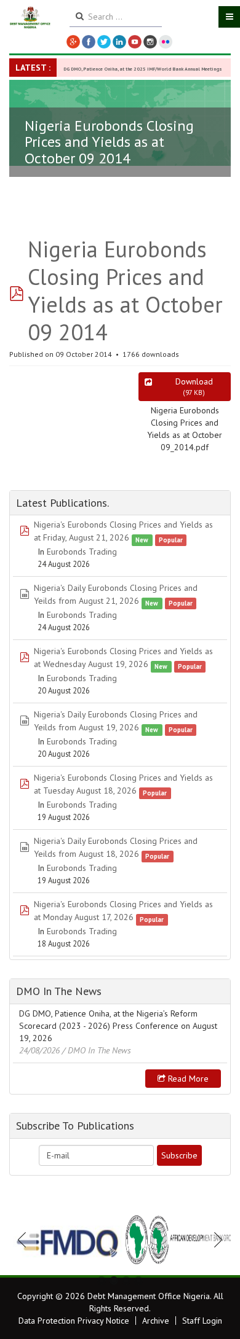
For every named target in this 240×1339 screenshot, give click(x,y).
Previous (25, 1239)
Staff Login (202, 1320)
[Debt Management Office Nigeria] (30, 17)
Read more (187, 1078)
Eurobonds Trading (82, 551)
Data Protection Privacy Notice (73, 1320)
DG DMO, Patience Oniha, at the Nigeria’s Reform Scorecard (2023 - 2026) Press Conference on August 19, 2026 (118, 1026)
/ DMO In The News (96, 1050)
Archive (155, 1320)
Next (215, 1239)
